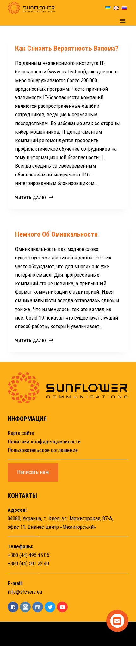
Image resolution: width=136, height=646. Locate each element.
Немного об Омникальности (56, 234)
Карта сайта (21, 433)
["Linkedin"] (37, 607)
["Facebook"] (13, 607)
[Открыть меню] (122, 21)
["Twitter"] (50, 607)
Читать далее (34, 197)
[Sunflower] (31, 8)
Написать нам (33, 472)
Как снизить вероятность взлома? (66, 48)
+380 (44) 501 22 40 (28, 563)
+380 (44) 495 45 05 (28, 555)
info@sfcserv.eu (25, 592)
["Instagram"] (25, 607)
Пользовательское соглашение (43, 450)
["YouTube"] (62, 607)
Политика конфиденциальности (44, 441)
